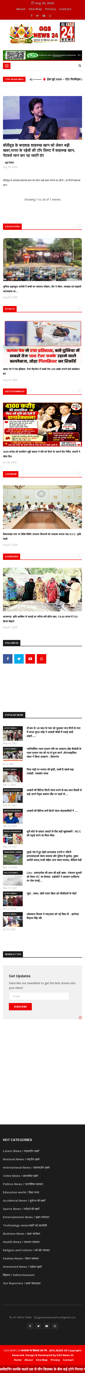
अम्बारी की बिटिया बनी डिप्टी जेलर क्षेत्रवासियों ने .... (52, 810)
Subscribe (20, 1006)
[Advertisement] (42, 681)
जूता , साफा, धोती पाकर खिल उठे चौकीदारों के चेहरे (51, 893)
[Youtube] (44, 16)
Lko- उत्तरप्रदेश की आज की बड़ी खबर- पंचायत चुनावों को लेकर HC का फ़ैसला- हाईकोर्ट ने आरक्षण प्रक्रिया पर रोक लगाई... (54, 876)
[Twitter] (38, 16)
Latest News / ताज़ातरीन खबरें (10, 728)
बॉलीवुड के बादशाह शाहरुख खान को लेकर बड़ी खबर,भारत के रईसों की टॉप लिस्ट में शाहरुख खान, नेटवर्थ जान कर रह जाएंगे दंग (39, 150)
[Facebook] (32, 16)
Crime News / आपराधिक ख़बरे (13, 852)
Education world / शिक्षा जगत (12, 790)
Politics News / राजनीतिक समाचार (11, 873)
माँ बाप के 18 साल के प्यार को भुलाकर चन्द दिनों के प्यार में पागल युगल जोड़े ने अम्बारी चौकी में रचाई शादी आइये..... (53, 732)
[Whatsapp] (50, 16)
